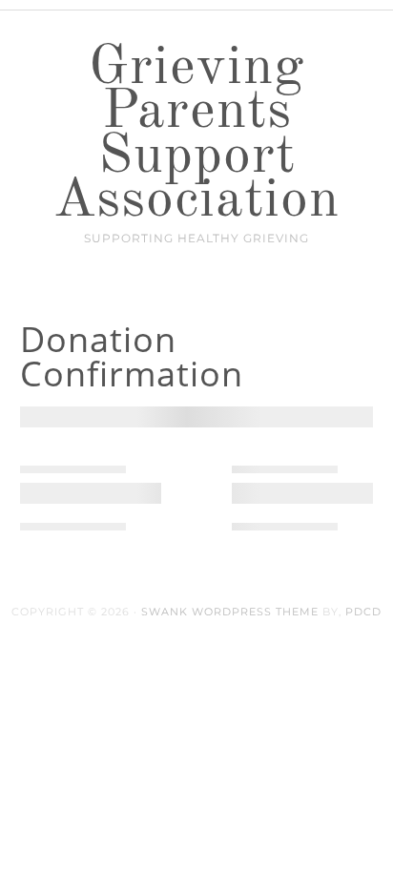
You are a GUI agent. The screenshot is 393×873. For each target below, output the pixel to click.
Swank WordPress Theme (230, 611)
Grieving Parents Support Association (196, 135)
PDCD (363, 611)
